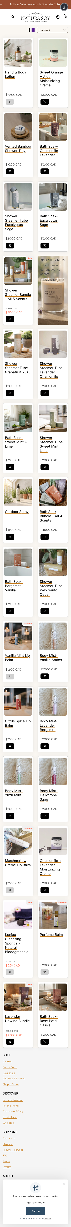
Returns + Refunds (13, 1149)
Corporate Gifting (13, 1111)
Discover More (50, 280)
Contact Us (9, 1138)
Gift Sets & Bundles (14, 1078)
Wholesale (9, 1122)
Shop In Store (11, 1084)
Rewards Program (13, 1100)
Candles (7, 1061)
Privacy (7, 1166)
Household (9, 1072)
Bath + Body (10, 1067)
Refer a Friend (11, 1105)
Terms (6, 1161)
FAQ (5, 1155)
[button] (64, 7)
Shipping (8, 1144)
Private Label (10, 1117)
